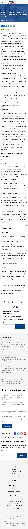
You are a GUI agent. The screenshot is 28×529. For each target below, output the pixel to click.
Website (14, 489)
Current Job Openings (14, 476)
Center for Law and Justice (14, 471)
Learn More (7, 426)
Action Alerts (4, 20)
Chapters (14, 473)
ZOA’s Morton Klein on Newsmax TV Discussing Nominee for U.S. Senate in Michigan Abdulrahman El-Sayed (12, 381)
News (2, 340)
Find (2, 106)
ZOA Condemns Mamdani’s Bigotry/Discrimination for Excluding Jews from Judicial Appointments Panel (14, 359)
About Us (14, 469)
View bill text (8, 59)
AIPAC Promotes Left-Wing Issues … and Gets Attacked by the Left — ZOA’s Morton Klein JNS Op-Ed (13, 370)
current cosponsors (20, 59)
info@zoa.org (14, 499)
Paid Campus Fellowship (14, 491)
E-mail (3, 102)
